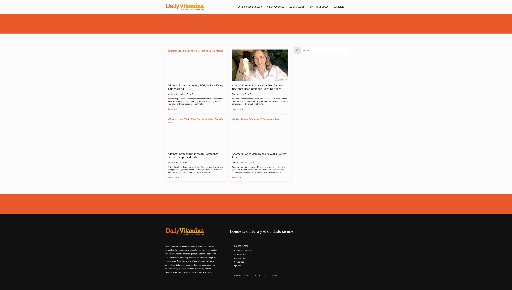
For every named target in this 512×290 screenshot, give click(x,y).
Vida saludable (275, 7)
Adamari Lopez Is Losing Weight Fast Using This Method (195, 87)
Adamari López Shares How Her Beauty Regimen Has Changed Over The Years (257, 87)
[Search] (297, 50)
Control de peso (319, 7)
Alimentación (297, 7)
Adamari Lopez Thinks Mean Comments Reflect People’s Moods (193, 155)
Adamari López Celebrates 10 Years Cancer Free (259, 155)
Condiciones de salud (250, 7)
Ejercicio (339, 7)
